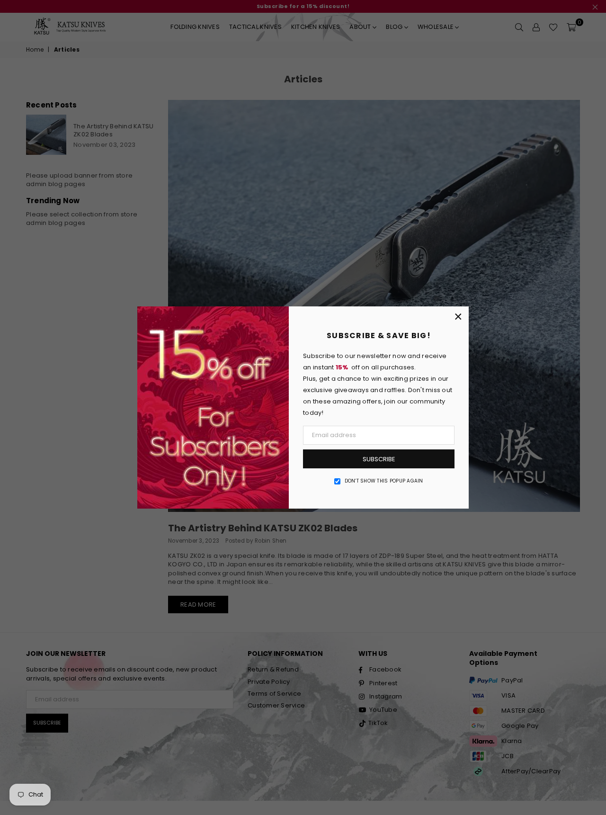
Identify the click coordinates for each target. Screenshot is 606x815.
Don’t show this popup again (384, 481)
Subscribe (379, 459)
